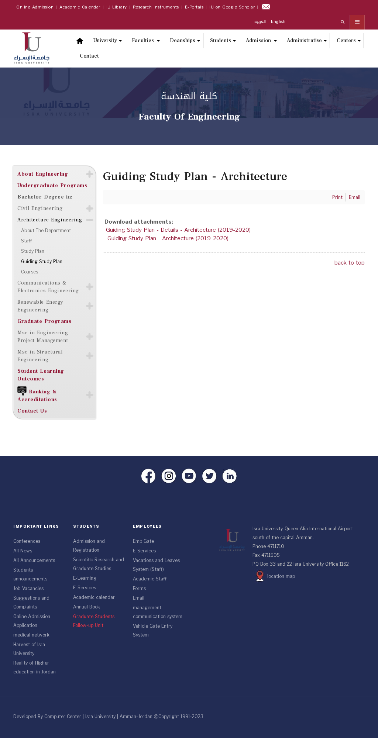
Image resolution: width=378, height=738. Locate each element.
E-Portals (194, 7)
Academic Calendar (79, 7)
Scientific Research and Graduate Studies (98, 564)
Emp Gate (143, 541)
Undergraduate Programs (52, 185)
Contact (89, 56)
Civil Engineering (40, 208)
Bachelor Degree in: (45, 197)
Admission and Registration (89, 545)
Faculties (143, 40)
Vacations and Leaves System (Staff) (156, 564)
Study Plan (32, 251)
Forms (139, 588)
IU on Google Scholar (232, 7)
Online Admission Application (31, 621)
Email (138, 598)
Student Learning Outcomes (40, 375)
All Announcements (34, 560)
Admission (259, 40)
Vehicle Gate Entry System (152, 630)
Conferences (26, 541)
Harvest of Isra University (29, 649)
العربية (260, 21)
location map (281, 576)
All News (22, 551)
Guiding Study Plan (41, 262)
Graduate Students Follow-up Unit (93, 621)
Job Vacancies (28, 588)
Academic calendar (94, 597)
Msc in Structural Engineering (40, 356)
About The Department (46, 231)
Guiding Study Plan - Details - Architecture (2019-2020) (178, 230)
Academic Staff (149, 579)
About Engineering (42, 174)
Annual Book (86, 607)
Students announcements (30, 574)
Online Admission (35, 7)
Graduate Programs (44, 321)
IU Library (116, 7)
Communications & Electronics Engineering (48, 287)
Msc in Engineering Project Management (42, 336)
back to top (349, 263)
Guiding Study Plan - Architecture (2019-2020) (167, 238)
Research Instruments (156, 7)
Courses (29, 272)
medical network (31, 635)
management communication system (157, 612)
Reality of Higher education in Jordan (34, 667)
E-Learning (84, 578)
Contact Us (32, 411)
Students (220, 40)
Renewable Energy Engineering (40, 306)
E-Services (84, 588)
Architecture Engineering (49, 220)
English (278, 21)
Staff (26, 241)
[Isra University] (35, 47)
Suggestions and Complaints (31, 602)
